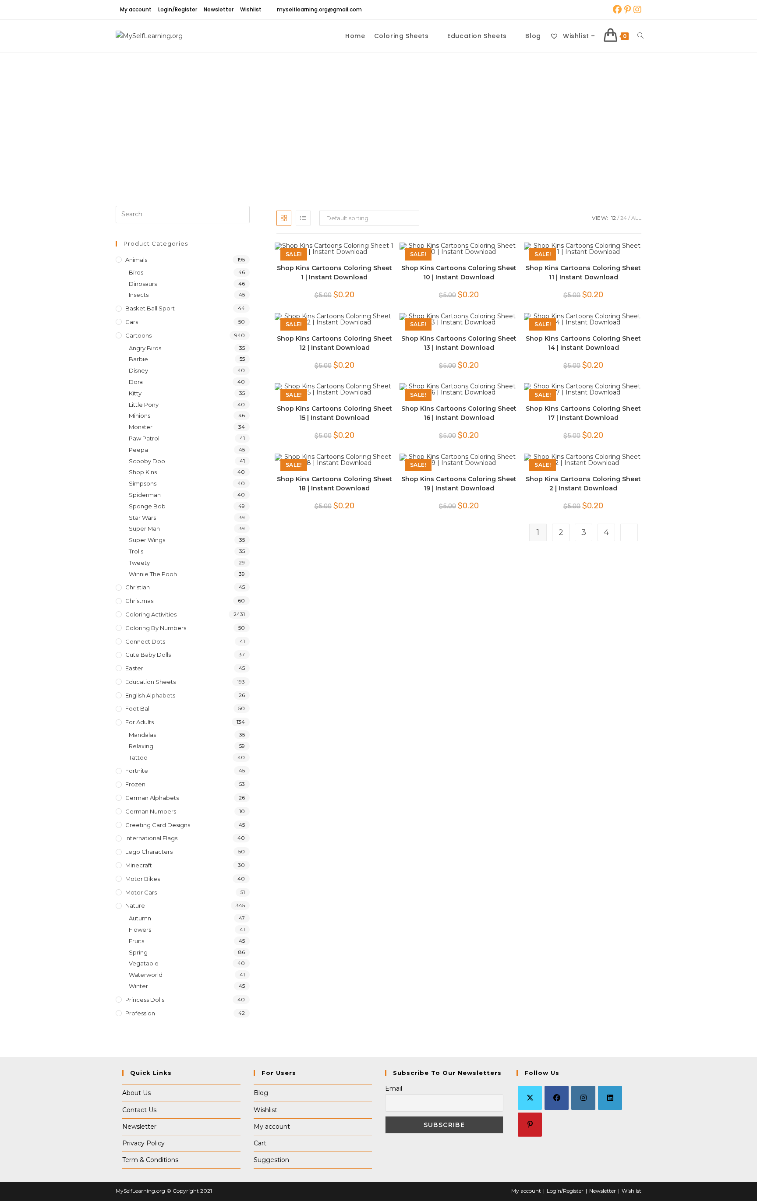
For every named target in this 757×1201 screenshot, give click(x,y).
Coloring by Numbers (155, 627)
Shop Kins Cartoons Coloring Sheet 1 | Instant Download (334, 272)
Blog (261, 1093)
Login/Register (177, 9)
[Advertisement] (378, 118)
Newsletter (218, 9)
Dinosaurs (143, 283)
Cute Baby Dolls (148, 654)
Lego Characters (149, 851)
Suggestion (271, 1160)
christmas (139, 600)
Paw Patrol (144, 438)
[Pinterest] (530, 1125)
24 (623, 218)
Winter (138, 986)
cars (131, 321)
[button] (360, 253)
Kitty (135, 393)
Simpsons (142, 483)
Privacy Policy (143, 1143)
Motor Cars (141, 892)
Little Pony (144, 404)
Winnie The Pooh (153, 574)
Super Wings (147, 539)
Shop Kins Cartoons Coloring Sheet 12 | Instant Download (334, 343)
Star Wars (142, 517)
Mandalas (142, 734)
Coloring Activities (151, 614)
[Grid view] (283, 218)
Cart (260, 1143)
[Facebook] (557, 1098)
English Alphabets (150, 695)
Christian (137, 587)
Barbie (138, 359)
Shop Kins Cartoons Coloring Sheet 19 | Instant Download (458, 483)
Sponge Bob (147, 506)
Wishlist (251, 9)
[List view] (303, 218)
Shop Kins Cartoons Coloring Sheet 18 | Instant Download (334, 483)
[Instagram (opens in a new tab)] (636, 9)
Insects (139, 294)
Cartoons (138, 335)
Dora (136, 381)
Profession (140, 1013)
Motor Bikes (142, 878)
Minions (139, 415)
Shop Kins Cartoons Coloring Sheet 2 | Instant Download (583, 483)
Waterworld (146, 974)
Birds (136, 272)
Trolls (136, 551)
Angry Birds (145, 348)
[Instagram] (583, 1098)
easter (134, 668)
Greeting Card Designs (157, 824)
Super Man (144, 528)
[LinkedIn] (610, 1098)
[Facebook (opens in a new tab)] (617, 9)
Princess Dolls (144, 999)
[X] (530, 1098)
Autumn (140, 918)
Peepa (138, 449)
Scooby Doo (147, 461)
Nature (135, 905)
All (636, 218)
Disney (138, 370)
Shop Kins (143, 471)
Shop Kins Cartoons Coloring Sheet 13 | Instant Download (458, 343)
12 (613, 218)
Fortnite (136, 770)
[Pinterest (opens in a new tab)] (627, 9)
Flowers (140, 929)
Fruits (136, 940)
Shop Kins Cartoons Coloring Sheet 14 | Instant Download (583, 343)
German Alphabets (152, 797)
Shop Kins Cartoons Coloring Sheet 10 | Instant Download (458, 272)
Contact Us (139, 1110)
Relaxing (141, 746)
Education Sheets (150, 681)
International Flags (151, 838)
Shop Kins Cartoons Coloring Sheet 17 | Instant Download (583, 413)
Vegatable (144, 963)
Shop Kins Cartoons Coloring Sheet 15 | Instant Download (334, 413)
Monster (140, 426)
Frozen (135, 784)
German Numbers (150, 811)
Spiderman (145, 494)
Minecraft (138, 865)
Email (393, 1088)
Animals (136, 259)
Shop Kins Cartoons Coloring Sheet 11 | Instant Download (583, 272)
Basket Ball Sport (150, 308)
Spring (138, 952)
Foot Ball (138, 708)
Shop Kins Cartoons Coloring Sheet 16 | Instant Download (458, 413)
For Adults (139, 722)
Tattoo (138, 757)
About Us (136, 1093)
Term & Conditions (150, 1160)
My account (136, 9)
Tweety (139, 562)
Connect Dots (145, 641)
